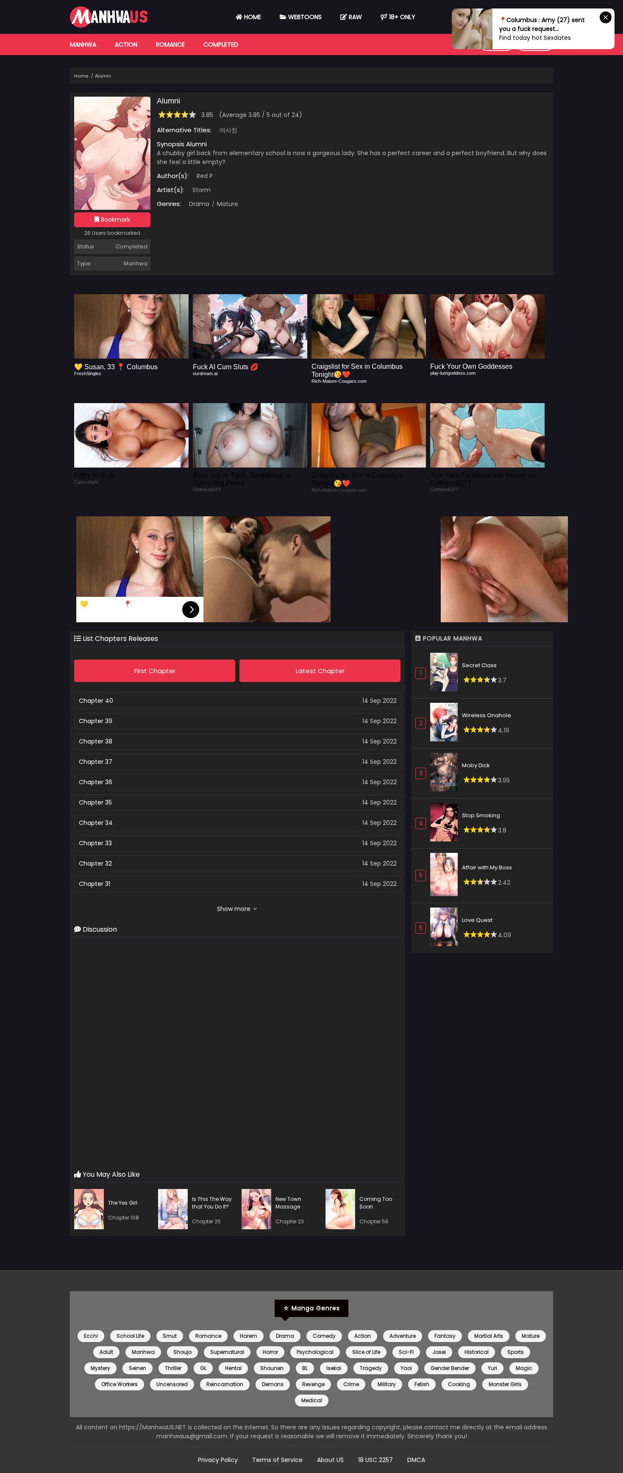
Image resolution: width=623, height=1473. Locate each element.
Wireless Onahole (486, 715)
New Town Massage (288, 1202)
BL (305, 1368)
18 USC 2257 (375, 1460)
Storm (201, 190)
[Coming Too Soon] (342, 1210)
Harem (248, 1335)
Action (126, 44)
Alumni (103, 75)
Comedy (324, 1335)
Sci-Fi (406, 1352)
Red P (205, 176)
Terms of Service (277, 1460)
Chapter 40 (96, 700)
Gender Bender (450, 1368)
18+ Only (401, 17)
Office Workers (119, 1384)
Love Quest (477, 920)
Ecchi (91, 1335)
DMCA (416, 1460)
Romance (170, 44)
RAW (354, 17)
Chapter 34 (96, 823)
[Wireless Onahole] (446, 723)
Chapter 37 (95, 761)
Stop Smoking (481, 815)
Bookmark (114, 219)
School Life (130, 1335)
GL (203, 1368)
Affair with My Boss (487, 867)
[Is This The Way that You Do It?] (175, 1210)
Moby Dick (476, 765)
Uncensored (172, 1384)
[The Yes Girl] (91, 1210)
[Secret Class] (446, 673)
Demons (273, 1384)
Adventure (402, 1335)
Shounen (272, 1368)
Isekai (333, 1368)
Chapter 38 (95, 741)
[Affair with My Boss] (446, 876)
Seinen (137, 1368)
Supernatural (227, 1352)
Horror (270, 1352)
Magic (524, 1368)
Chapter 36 (95, 782)
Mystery (100, 1368)
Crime (351, 1384)
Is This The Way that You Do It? (212, 1202)
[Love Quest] (446, 928)
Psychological (315, 1352)
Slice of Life (366, 1352)
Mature (226, 204)
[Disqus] (237, 1054)
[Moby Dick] (446, 773)
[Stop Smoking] (446, 823)
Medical (311, 1400)
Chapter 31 (94, 884)
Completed (220, 44)
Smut (170, 1335)
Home (251, 17)
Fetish (421, 1384)
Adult (106, 1352)
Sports (515, 1352)
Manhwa (83, 44)
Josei (439, 1352)
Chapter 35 (95, 802)
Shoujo (182, 1352)
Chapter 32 (95, 863)
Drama (199, 204)
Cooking (459, 1384)
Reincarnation (224, 1384)
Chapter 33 (95, 843)
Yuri (492, 1368)
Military (387, 1384)
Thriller (173, 1368)
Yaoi (406, 1368)
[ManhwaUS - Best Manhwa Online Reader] (108, 25)
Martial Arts (488, 1335)
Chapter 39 (95, 721)
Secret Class (479, 665)
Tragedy (371, 1368)
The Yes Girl (122, 1202)
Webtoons (304, 17)
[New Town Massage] (258, 1210)
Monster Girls (505, 1384)
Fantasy (445, 1335)
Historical (476, 1352)
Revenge (313, 1384)
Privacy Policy (218, 1460)
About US (330, 1460)
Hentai (233, 1368)
